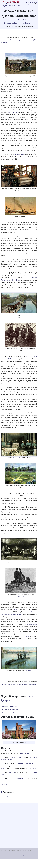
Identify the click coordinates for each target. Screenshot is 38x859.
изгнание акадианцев (26, 763)
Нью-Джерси (26, 23)
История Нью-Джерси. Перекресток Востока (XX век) (19, 684)
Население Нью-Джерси (10, 710)
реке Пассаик (12, 112)
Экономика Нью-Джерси (10, 713)
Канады (3, 768)
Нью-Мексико (16, 757)
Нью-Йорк (32, 253)
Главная (10, 20)
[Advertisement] (19, 825)
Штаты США (22, 20)
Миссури (12, 772)
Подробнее (4, 785)
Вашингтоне (19, 778)
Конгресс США (19, 154)
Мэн (24, 766)
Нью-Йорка (16, 280)
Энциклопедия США (10, 6)
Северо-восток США (10, 23)
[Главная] (10, 2)
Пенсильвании (6, 280)
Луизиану (33, 768)
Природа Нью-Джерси (9, 706)
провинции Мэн (24, 753)
